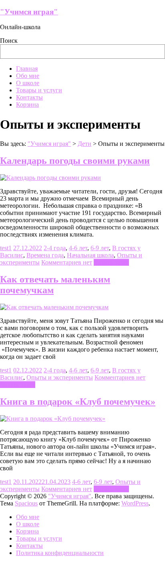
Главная (27, 68)
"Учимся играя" (29, 12)
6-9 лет (100, 248)
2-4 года (55, 248)
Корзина (27, 104)
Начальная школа (90, 255)
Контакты (29, 97)
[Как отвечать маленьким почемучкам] (54, 307)
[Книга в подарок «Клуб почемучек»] (52, 418)
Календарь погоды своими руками (75, 160)
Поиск (9, 40)
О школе (27, 83)
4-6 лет (78, 248)
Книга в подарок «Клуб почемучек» (77, 401)
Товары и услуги (39, 90)
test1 (6, 248)
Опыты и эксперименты (59, 377)
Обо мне (27, 75)
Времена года (45, 255)
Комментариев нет (66, 262)
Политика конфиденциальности (60, 552)
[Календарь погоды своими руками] (50, 177)
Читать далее (111, 262)
